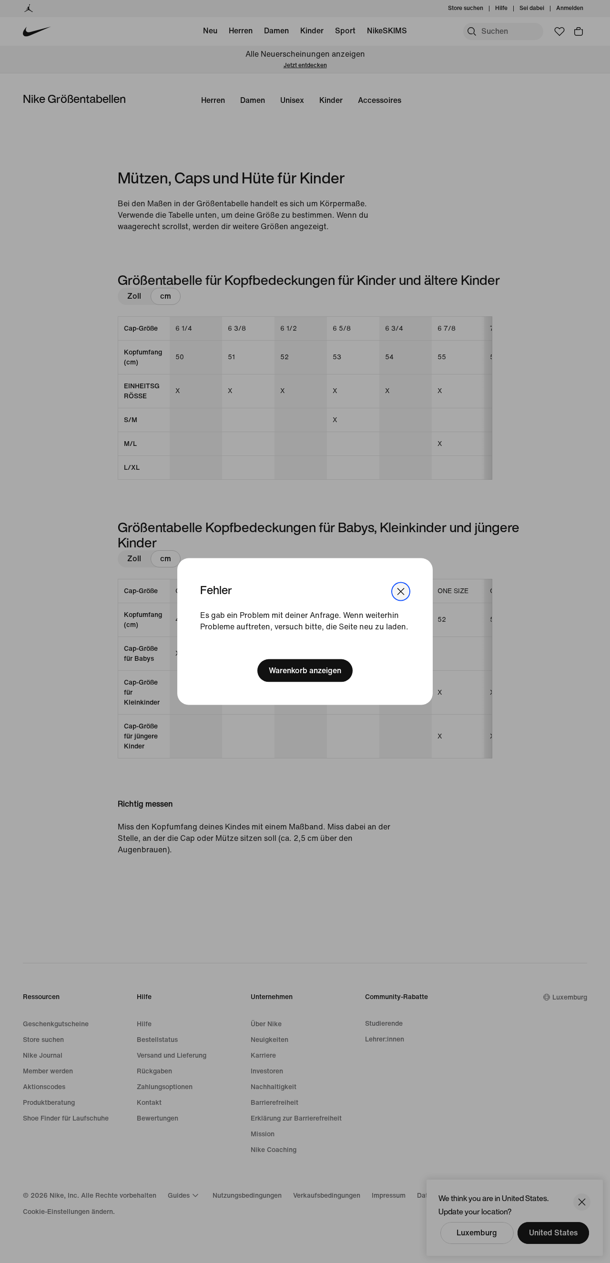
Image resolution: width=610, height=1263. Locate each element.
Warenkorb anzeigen (305, 671)
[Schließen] (400, 591)
